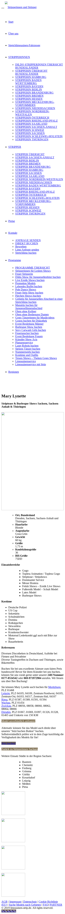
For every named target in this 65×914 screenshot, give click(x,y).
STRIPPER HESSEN (27, 207)
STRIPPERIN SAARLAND (31, 123)
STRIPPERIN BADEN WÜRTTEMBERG (28, 82)
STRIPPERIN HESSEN (28, 98)
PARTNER (56, 904)
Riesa (4, 699)
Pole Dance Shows (25, 289)
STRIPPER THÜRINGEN (30, 213)
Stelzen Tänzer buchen (27, 348)
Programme (14, 260)
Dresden (6, 712)
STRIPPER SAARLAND (29, 176)
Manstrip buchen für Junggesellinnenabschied (28, 307)
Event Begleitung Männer (29, 323)
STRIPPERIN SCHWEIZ (29, 130)
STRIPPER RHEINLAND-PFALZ (35, 191)
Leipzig (5, 693)
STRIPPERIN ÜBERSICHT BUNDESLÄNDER (31, 72)
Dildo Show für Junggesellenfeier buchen (38, 277)
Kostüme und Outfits (26, 355)
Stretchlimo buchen (25, 252)
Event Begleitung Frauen (29, 336)
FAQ (45, 904)
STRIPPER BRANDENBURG (33, 166)
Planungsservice (24, 342)
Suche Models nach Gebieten (25, 904)
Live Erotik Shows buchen (30, 280)
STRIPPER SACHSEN (28, 173)
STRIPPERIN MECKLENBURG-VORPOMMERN (34, 104)
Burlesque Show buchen (28, 326)
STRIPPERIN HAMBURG (30, 77)
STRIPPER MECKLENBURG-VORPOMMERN (33, 203)
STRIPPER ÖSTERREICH (30, 194)
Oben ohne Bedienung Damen (32, 314)
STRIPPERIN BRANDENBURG (34, 92)
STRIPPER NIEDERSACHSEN (33, 182)
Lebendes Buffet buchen (28, 286)
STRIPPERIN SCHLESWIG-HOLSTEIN (39, 136)
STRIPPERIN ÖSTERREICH (32, 117)
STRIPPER (14, 146)
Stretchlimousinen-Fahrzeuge (24, 45)
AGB (4, 901)
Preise (11, 221)
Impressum (15, 901)
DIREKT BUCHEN (26, 243)
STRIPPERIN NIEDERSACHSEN (35, 108)
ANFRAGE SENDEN (28, 240)
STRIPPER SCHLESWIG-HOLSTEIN (37, 198)
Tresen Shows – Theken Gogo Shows (36, 358)
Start (10, 21)
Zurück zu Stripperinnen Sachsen (19, 749)
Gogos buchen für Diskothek (31, 320)
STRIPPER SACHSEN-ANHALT (34, 157)
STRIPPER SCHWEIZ (28, 210)
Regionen (13, 371)
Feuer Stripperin (24, 273)
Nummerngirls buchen (27, 351)
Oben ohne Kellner (25, 311)
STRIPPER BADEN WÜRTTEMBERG (38, 185)
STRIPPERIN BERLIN (28, 89)
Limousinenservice (25, 361)
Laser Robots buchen (26, 345)
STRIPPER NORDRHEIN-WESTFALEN (39, 179)
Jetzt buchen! (8, 743)
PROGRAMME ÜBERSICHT (32, 267)
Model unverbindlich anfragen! (18, 721)
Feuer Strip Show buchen (29, 292)
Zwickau (6, 705)
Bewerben (21, 246)
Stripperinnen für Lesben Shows (33, 270)
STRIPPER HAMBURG (29, 169)
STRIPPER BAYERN (27, 188)
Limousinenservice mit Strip (30, 364)
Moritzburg (54, 687)
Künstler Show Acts (26, 339)
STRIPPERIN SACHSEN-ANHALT (36, 126)
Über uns (13, 33)
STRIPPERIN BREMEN (29, 95)
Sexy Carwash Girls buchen (30, 330)
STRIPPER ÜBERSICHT (30, 154)
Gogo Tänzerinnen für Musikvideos (34, 317)
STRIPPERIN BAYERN (29, 86)
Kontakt (12, 232)
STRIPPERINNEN (19, 57)
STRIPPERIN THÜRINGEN (31, 139)
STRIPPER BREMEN (28, 163)
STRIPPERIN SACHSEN (30, 133)
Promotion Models (25, 283)
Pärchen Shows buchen (28, 295)
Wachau (5, 702)
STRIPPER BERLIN (27, 160)
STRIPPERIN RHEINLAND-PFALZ (36, 120)
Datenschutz (30, 901)
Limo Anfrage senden (27, 249)
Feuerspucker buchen (27, 333)
